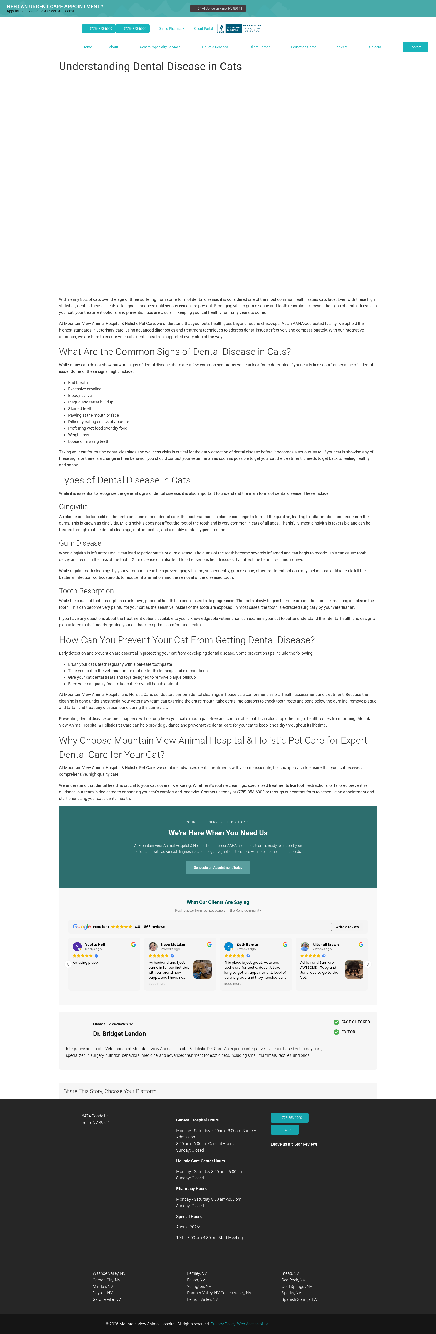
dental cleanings (121, 452)
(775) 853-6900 (251, 792)
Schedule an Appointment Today (218, 868)
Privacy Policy (223, 1324)
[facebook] (272, 1165)
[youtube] (287, 1165)
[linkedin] (295, 1165)
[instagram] (280, 1165)
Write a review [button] (347, 927)
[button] (367, 964)
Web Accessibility (252, 1324)
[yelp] (303, 1165)
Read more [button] (157, 984)
